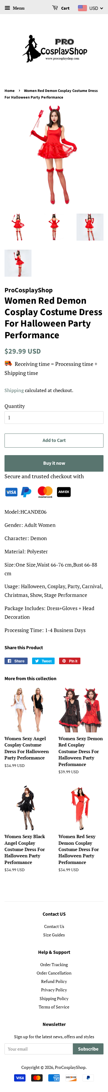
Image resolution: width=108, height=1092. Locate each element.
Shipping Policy (54, 998)
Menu (18, 8)
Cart (65, 8)
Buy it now (54, 463)
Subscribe (88, 1049)
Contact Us (54, 926)
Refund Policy (54, 981)
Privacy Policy (54, 990)
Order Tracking (54, 964)
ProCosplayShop (70, 1067)
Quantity (14, 406)
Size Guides (54, 935)
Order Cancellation (54, 973)
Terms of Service (54, 1007)
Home (9, 90)
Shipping (14, 390)
